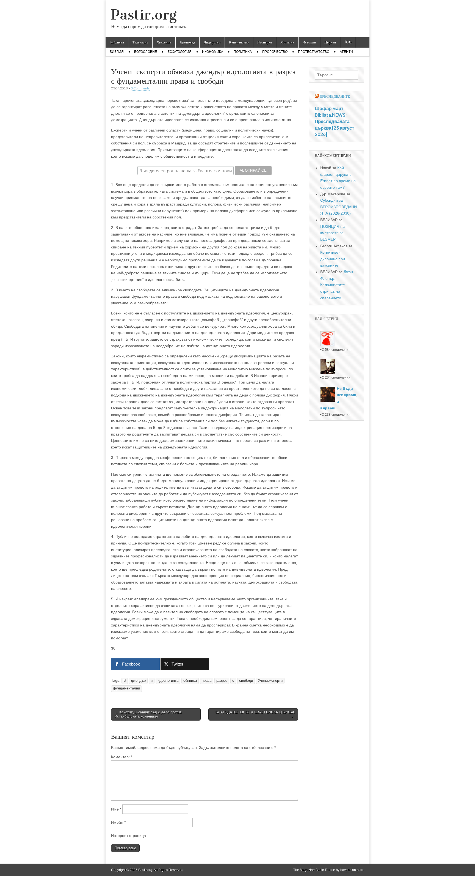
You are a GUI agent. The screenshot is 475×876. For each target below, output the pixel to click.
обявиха (190, 681)
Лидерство (212, 42)
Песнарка (264, 42)
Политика (243, 52)
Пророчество (275, 52)
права (206, 681)
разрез (221, 681)
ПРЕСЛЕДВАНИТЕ (335, 96)
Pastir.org (144, 14)
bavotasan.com (351, 870)
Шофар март (329, 108)
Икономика (212, 52)
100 (348, 42)
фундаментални (126, 688)
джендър (138, 681)
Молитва (287, 42)
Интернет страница (128, 835)
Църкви (330, 42)
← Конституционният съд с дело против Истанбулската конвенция (148, 714)
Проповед (187, 42)
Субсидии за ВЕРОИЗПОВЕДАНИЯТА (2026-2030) (338, 206)
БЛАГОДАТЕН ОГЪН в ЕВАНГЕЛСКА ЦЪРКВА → (255, 714)
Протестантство (313, 52)
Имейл (118, 822)
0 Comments (140, 88)
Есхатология (179, 52)
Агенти (346, 52)
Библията (117, 42)
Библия (117, 52)
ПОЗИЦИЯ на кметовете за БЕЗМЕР (332, 233)
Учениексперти (270, 681)
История (309, 42)
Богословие (145, 52)
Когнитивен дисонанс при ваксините (332, 258)
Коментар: (121, 757)
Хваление (164, 42)
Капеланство (239, 42)
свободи (246, 681)
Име (116, 809)
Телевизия (140, 42)
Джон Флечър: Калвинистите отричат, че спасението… (336, 285)
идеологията (168, 681)
